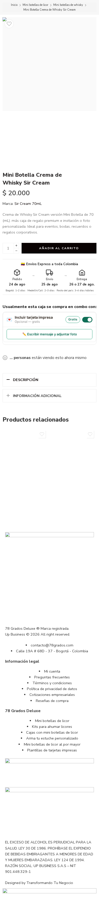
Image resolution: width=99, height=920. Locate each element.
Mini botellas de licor (35, 5)
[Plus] (16, 245)
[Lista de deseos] (9, 24)
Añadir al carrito (59, 248)
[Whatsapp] (38, 827)
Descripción (25, 379)
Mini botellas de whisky (68, 5)
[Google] (25, 827)
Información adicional (37, 395)
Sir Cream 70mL (28, 203)
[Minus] (16, 251)
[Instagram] (11, 827)
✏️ (49, 334)
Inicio (14, 5)
